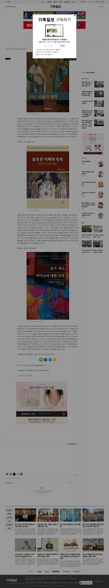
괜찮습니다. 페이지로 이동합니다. (44, 54)
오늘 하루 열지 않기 (70, 59)
